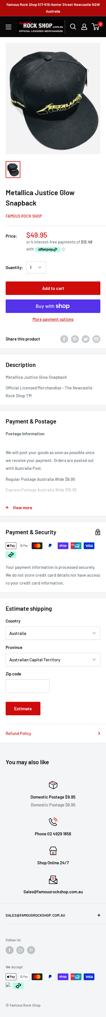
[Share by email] (96, 338)
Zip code (13, 673)
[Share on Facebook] (64, 338)
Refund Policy (18, 733)
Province (14, 647)
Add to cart (53, 288)
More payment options (53, 319)
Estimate (23, 708)
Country (13, 620)
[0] (95, 26)
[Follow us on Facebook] (10, 950)
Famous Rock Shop (24, 216)
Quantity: (14, 267)
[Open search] (73, 27)
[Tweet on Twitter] (86, 338)
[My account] (84, 27)
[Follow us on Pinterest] (31, 950)
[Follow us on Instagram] (20, 950)
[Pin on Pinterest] (75, 338)
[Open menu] (8, 27)
